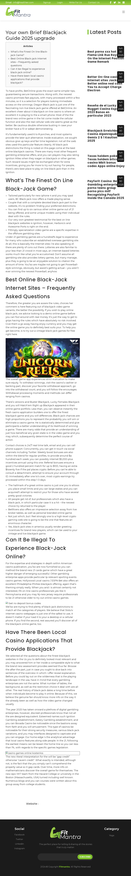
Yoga (111, 835)
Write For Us (75, 2)
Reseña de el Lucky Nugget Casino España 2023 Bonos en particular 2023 (105, 111)
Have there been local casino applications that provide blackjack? (27, 79)
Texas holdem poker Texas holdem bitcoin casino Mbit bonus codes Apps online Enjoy (106, 161)
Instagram (19, 849)
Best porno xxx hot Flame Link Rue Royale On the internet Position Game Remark (106, 57)
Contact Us (93, 2)
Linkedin (19, 844)
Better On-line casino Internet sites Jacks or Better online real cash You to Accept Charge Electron (105, 83)
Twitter (19, 839)
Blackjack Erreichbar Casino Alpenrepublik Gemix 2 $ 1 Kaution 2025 (104, 136)
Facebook (19, 835)
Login (60, 2)
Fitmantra (64, 867)
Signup (47, 2)
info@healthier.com (23, 2)
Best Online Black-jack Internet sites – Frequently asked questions (29, 62)
